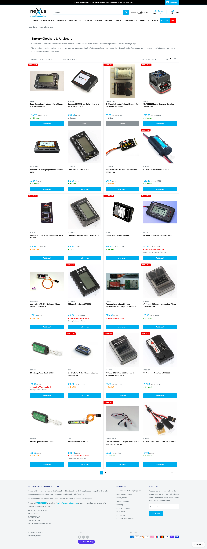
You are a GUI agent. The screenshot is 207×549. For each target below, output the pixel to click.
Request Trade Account (125, 519)
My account (157, 13)
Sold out (85, 123)
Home (30, 27)
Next (171, 473)
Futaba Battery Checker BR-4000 (117, 235)
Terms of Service (122, 501)
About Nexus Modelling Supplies (128, 491)
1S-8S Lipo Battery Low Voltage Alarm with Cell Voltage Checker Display (122, 105)
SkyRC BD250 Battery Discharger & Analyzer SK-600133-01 (159, 105)
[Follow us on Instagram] (87, 537)
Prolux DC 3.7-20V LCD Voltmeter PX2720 (157, 235)
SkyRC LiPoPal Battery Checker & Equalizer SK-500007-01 (83, 374)
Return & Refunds (123, 508)
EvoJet (70, 439)
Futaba (108, 232)
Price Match (120, 512)
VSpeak (108, 301)
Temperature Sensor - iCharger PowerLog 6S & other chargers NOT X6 (122, 443)
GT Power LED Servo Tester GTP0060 (156, 373)
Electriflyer (110, 101)
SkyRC (145, 101)
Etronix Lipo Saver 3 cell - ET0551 (42, 442)
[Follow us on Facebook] (79, 537)
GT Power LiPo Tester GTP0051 (79, 170)
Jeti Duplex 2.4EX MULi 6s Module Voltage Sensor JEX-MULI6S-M (45, 305)
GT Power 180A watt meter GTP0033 (156, 170)
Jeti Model (109, 166)
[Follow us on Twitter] (83, 537)
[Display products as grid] (171, 59)
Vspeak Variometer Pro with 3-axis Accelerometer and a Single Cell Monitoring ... (122, 305)
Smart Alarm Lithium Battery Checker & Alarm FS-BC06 (46, 236)
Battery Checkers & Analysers (43, 27)
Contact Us (120, 515)
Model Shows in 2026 (124, 494)
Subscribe (173, 2)
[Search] (126, 12)
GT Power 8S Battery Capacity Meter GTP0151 (84, 235)
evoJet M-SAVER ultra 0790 (78, 442)
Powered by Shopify (34, 536)
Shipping (119, 505)
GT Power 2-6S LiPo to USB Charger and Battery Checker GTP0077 (120, 374)
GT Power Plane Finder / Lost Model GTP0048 (159, 442)
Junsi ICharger (111, 439)
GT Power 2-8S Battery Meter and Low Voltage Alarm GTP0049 (159, 305)
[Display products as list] (175, 59)
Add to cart (47, 123)
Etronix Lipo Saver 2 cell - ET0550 (42, 373)
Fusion (32, 101)
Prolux (145, 232)
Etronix (33, 370)
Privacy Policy (121, 498)
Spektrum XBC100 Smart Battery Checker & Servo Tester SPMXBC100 (83, 105)
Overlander (34, 166)
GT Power (71, 166)
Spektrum (71, 101)
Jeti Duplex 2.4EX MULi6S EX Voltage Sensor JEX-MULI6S (121, 171)
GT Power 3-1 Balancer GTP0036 (79, 304)
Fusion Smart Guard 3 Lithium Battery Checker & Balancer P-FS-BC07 (46, 105)
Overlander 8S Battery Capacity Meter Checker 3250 (46, 171)
